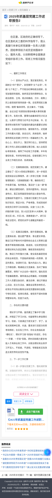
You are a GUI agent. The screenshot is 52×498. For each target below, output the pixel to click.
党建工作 (13, 10)
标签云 (41, 485)
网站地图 (34, 485)
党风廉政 (24, 10)
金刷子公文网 (28, 481)
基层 (9, 401)
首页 (4, 10)
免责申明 (25, 485)
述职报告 (28, 401)
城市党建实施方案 (42, 475)
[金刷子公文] (26, 3)
